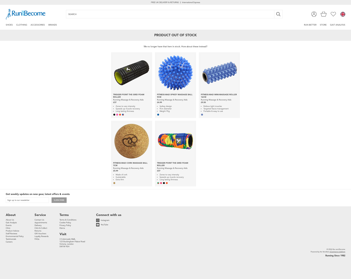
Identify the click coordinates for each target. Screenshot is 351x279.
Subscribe (59, 200)
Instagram (105, 220)
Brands (52, 24)
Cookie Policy (65, 222)
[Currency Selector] (342, 14)
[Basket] (324, 14)
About (11, 214)
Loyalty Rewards (42, 236)
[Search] (278, 14)
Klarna (62, 228)
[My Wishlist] (333, 14)
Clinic (8, 228)
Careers (9, 242)
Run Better (310, 24)
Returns (38, 231)
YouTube (104, 225)
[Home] (25, 14)
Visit (63, 234)
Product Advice (12, 231)
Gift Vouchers (40, 233)
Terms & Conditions (68, 220)
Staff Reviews (11, 233)
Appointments (41, 222)
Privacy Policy (65, 225)
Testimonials (11, 239)
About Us (10, 220)
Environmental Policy (15, 236)
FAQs (37, 239)
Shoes (9, 24)
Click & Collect (41, 228)
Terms (64, 214)
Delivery (38, 225)
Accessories (38, 24)
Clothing (21, 24)
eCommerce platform (337, 252)
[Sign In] (314, 14)
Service (40, 214)
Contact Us (39, 220)
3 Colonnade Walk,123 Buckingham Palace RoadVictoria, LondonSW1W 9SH (72, 243)
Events (9, 225)
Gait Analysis (337, 24)
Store (323, 24)
